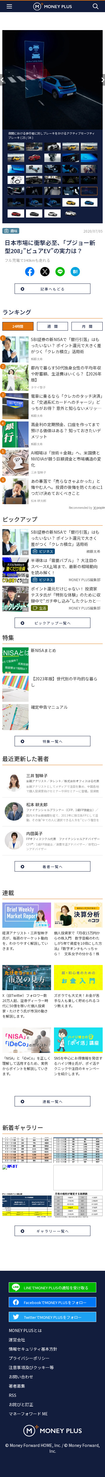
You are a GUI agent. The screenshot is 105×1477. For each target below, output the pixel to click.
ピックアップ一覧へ (52, 622)
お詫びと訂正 (21, 1404)
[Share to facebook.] (29, 271)
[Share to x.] (45, 271)
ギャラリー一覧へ (52, 1231)
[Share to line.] (60, 271)
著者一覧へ (53, 866)
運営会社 (17, 1339)
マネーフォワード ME (28, 1414)
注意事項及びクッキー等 (31, 1367)
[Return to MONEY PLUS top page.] (52, 6)
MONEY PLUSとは (25, 1330)
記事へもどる (53, 288)
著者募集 (17, 1386)
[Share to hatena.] (75, 271)
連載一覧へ (53, 1101)
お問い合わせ (21, 1377)
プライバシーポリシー (29, 1358)
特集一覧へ (53, 741)
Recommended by (80, 507)
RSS (12, 1395)
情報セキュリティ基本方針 (33, 1349)
